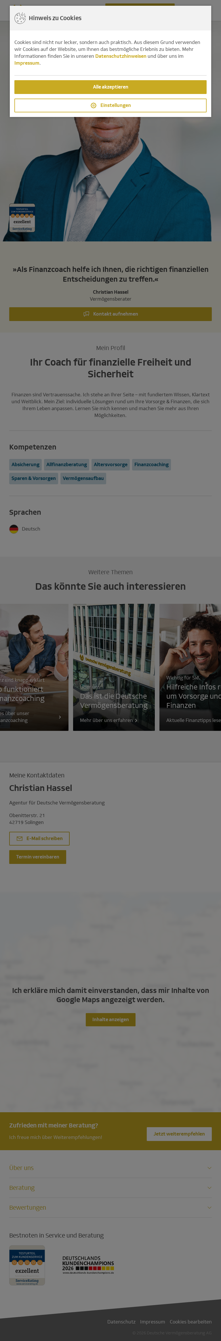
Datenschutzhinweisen (120, 56)
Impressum (26, 63)
